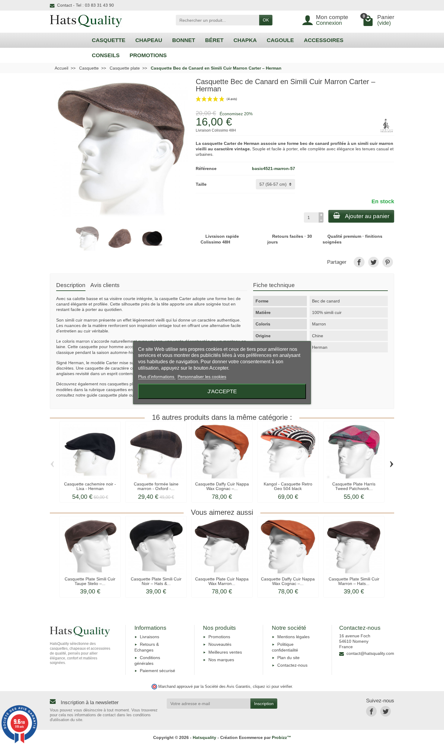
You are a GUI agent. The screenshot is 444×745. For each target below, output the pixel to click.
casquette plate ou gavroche (125, 395)
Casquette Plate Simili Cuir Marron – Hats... (354, 581)
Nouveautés (219, 644)
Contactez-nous (292, 665)
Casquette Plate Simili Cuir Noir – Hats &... (156, 581)
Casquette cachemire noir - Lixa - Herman (90, 486)
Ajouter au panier (367, 216)
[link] (359, 262)
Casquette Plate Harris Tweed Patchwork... (353, 486)
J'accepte (222, 391)
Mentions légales (293, 636)
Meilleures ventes (225, 652)
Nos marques (221, 659)
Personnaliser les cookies (202, 376)
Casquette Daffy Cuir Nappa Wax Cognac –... (222, 486)
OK (266, 20)
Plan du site (288, 657)
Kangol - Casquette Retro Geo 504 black (288, 486)
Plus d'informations (156, 376)
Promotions (219, 636)
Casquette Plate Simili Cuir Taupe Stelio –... (90, 581)
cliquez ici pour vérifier (272, 687)
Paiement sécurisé (157, 670)
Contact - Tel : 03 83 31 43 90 (85, 5)
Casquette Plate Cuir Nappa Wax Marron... (222, 581)
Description (70, 285)
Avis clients (105, 285)
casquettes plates (124, 383)
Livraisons (149, 636)
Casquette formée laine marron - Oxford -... (156, 486)
